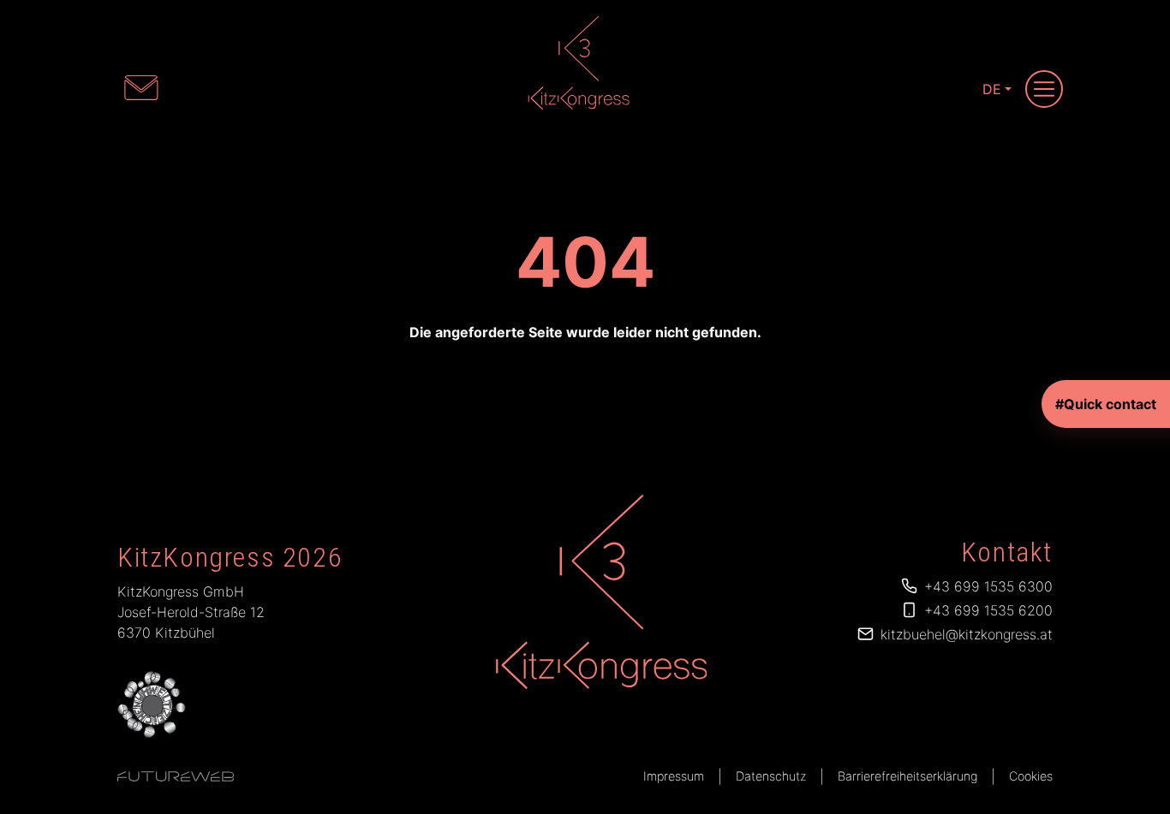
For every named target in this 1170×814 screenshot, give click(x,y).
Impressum (673, 776)
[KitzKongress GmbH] (599, 592)
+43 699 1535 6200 (988, 610)
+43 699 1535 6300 (988, 586)
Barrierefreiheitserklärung (907, 776)
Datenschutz (771, 776)
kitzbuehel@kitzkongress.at (966, 634)
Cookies (1031, 776)
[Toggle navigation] (1044, 89)
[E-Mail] (141, 87)
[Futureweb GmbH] (175, 776)
